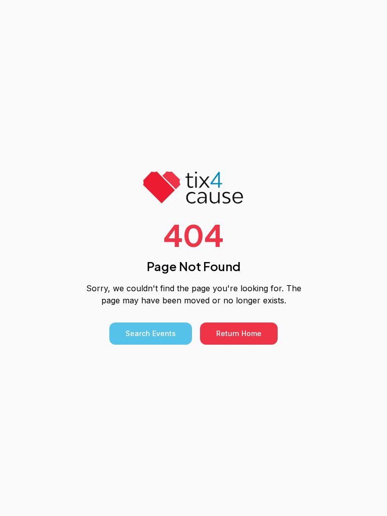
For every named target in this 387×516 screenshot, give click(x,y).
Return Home (239, 333)
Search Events (150, 333)
